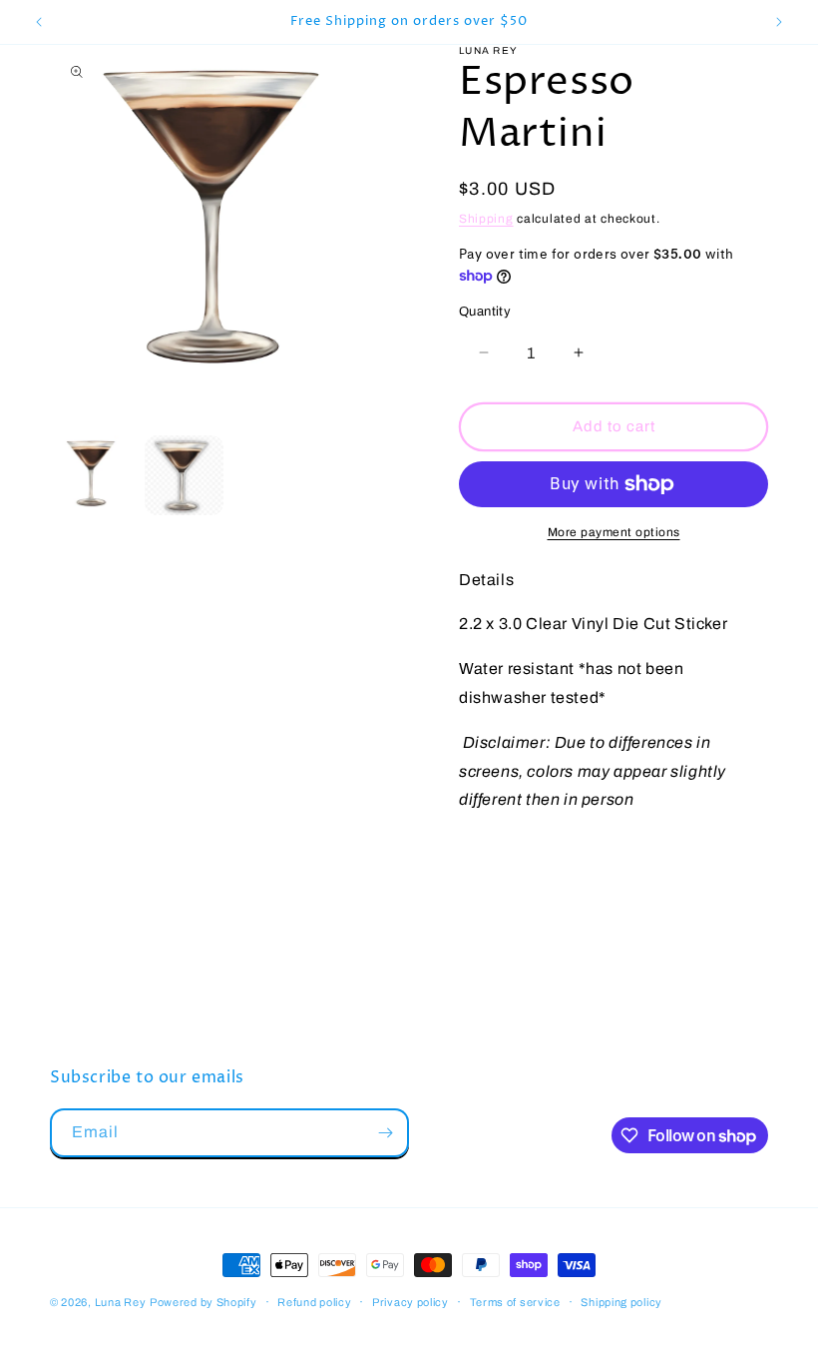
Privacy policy (410, 1302)
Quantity (485, 312)
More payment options (614, 532)
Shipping (486, 219)
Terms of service (515, 1302)
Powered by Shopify (203, 1302)
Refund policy (314, 1302)
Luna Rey (121, 1302)
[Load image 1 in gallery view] (95, 475)
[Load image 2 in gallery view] (184, 475)
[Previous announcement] (39, 22)
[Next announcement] (779, 22)
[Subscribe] (385, 1132)
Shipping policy (621, 1302)
